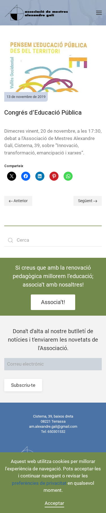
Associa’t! (53, 302)
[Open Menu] (99, 12)
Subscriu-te (23, 385)
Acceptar (54, 503)
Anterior (20, 200)
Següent (85, 200)
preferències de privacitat (39, 483)
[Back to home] (37, 12)
